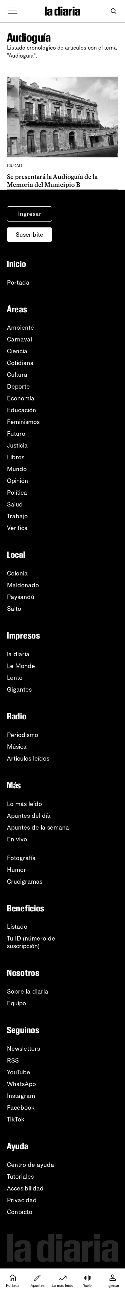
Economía (20, 398)
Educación (21, 410)
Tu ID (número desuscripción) (31, 942)
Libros (15, 457)
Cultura (17, 375)
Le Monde (21, 666)
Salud (15, 504)
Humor (16, 870)
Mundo (17, 469)
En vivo (17, 839)
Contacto (19, 1212)
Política (17, 492)
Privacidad (22, 1200)
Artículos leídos (28, 758)
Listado (17, 926)
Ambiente (20, 327)
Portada (18, 282)
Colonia (17, 573)
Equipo (16, 1003)
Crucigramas (24, 881)
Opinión (17, 481)
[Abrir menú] (12, 11)
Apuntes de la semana (38, 827)
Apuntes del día (29, 816)
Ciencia (17, 351)
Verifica (17, 528)
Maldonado (23, 585)
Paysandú (20, 597)
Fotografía (21, 858)
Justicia (17, 445)
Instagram (21, 1096)
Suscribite (29, 235)
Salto (14, 609)
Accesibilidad (25, 1188)
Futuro (16, 433)
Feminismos (23, 422)
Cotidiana (20, 363)
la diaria (18, 654)
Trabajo (17, 516)
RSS (13, 1060)
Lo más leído (24, 804)
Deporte (18, 386)
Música (17, 747)
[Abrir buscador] (113, 11)
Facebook (21, 1107)
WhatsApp (21, 1084)
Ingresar (29, 214)
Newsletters (23, 1048)
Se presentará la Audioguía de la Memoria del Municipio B (52, 181)
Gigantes (19, 689)
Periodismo (22, 735)
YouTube (18, 1072)
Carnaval (19, 339)
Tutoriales (20, 1176)
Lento (15, 678)
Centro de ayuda (30, 1165)
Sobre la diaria (27, 991)
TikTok (16, 1119)
